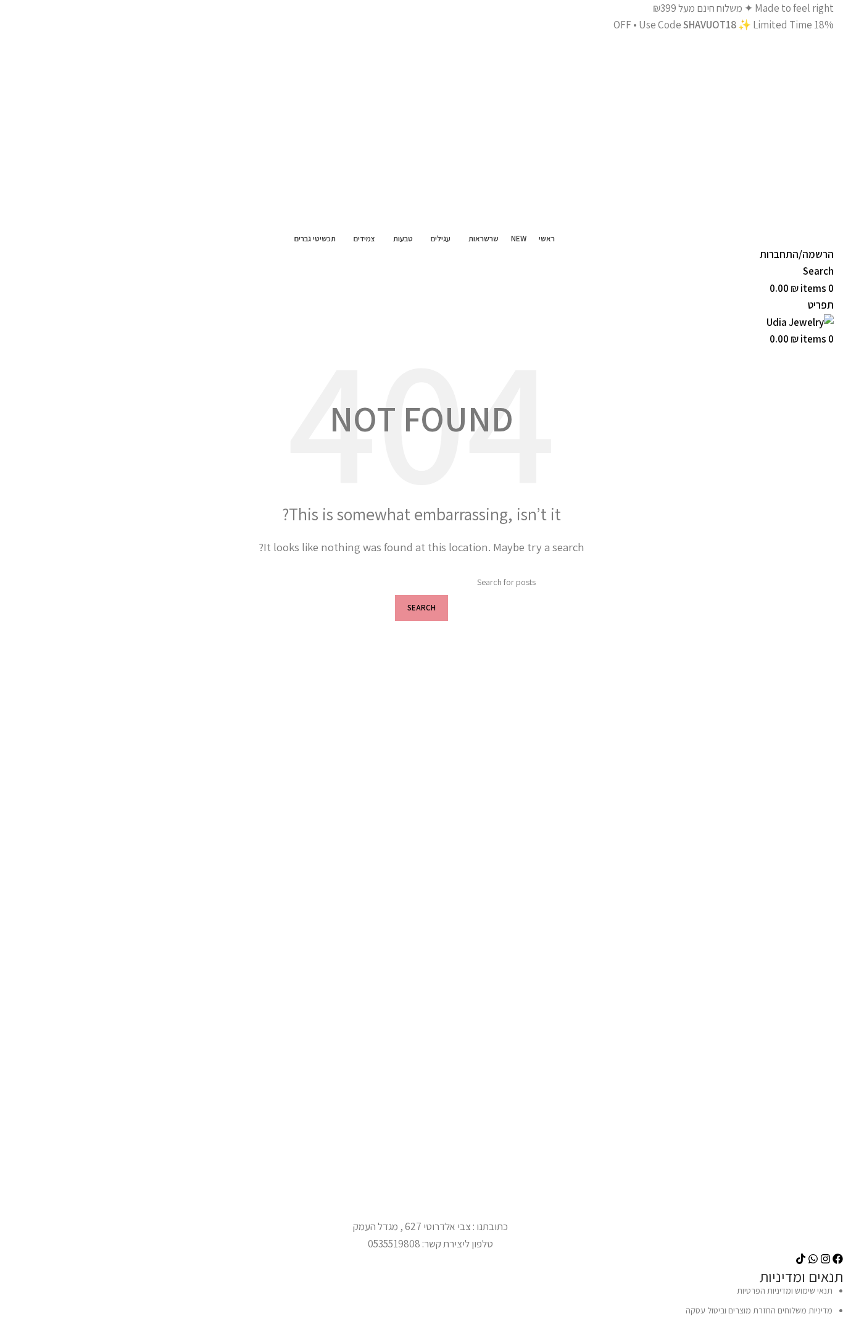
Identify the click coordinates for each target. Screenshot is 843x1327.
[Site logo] (678, 130)
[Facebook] (838, 1259)
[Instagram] (825, 1259)
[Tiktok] (800, 1259)
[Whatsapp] (813, 1259)
